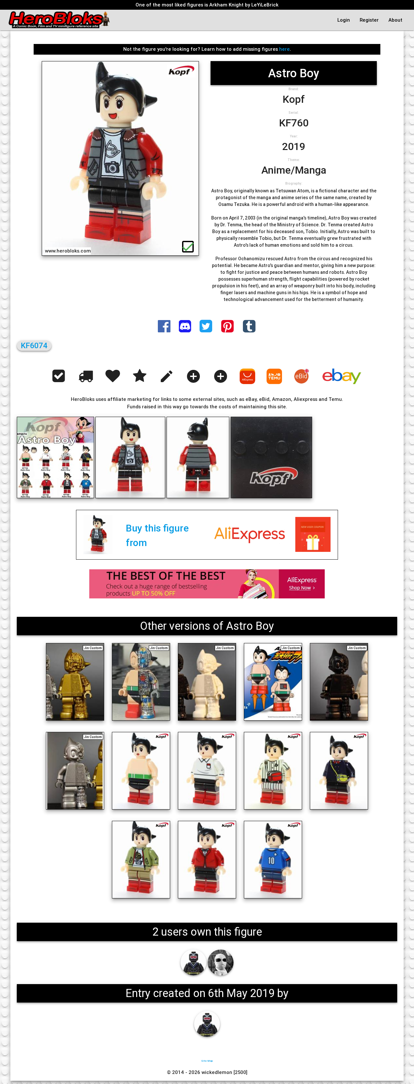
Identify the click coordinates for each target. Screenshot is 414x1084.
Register (369, 20)
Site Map (207, 1060)
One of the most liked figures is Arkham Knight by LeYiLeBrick (207, 5)
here (284, 49)
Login (343, 20)
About (395, 20)
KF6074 (34, 345)
